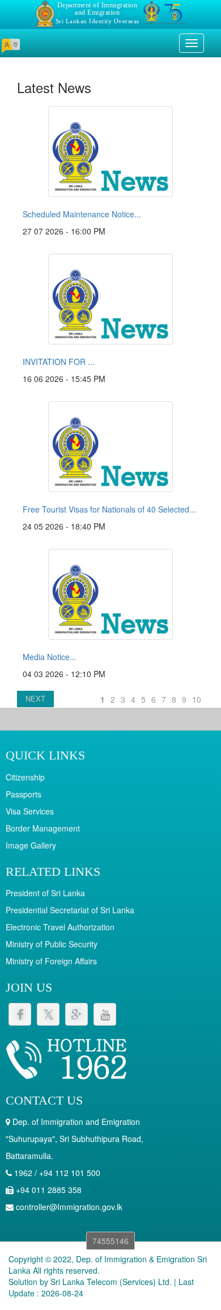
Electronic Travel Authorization (60, 927)
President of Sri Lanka (45, 892)
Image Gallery (31, 845)
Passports (23, 794)
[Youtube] (105, 1014)
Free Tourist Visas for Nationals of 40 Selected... (109, 509)
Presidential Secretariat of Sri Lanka (70, 910)
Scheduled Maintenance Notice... (82, 214)
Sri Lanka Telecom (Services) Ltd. (111, 1281)
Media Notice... (49, 656)
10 (196, 699)
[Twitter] (48, 1014)
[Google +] (76, 1014)
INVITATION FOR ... (59, 361)
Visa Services (30, 811)
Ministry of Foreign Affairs (51, 961)
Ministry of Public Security (51, 944)
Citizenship (25, 777)
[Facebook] (19, 1014)
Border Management (43, 828)
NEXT (35, 698)
